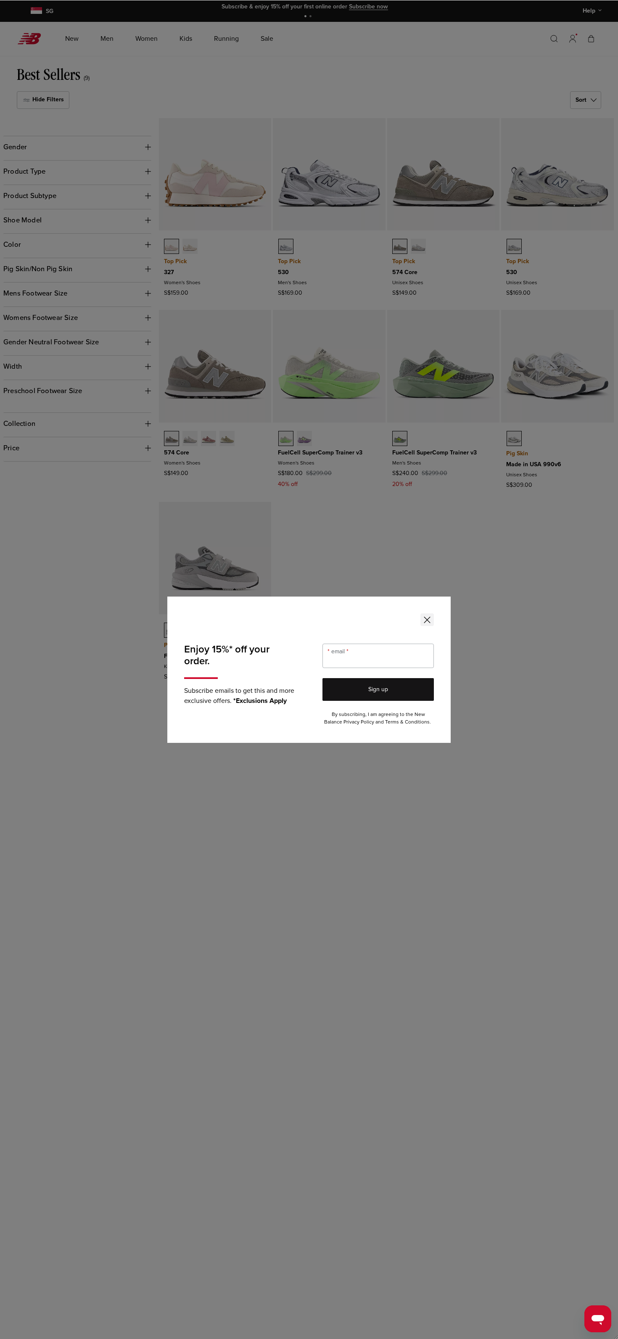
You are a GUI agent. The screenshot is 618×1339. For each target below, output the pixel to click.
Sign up (378, 689)
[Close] (427, 619)
